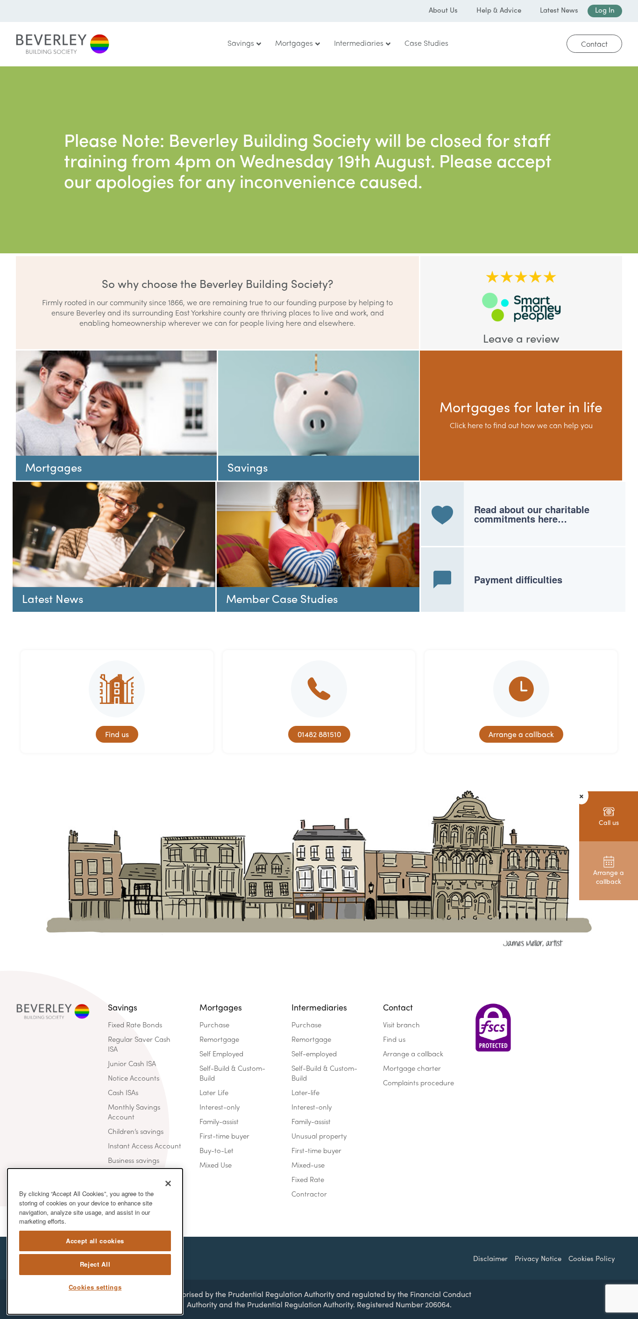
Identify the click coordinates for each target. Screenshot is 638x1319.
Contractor (309, 1194)
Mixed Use (215, 1165)
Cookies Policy (591, 1258)
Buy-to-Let (216, 1150)
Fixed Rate (307, 1179)
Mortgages (220, 1007)
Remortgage (219, 1039)
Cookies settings (95, 1287)
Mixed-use (308, 1165)
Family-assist (219, 1121)
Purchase (214, 1024)
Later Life (213, 1092)
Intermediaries (319, 1007)
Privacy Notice (538, 1258)
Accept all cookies (95, 1240)
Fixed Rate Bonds (135, 1024)
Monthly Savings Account (134, 1112)
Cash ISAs (123, 1092)
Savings (122, 1007)
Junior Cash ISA (132, 1063)
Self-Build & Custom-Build (232, 1073)
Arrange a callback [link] (521, 734)
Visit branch (401, 1024)
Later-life (305, 1092)
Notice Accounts (133, 1078)
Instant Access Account (144, 1145)
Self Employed (221, 1053)
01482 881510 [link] (319, 734)
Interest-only (219, 1107)
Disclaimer (490, 1258)
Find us (394, 1039)
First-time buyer (224, 1136)
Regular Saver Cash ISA (139, 1044)
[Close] (168, 1183)
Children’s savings (135, 1131)
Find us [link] (117, 734)
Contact (594, 43)
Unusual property (319, 1136)
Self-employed (314, 1053)
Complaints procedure (418, 1082)
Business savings (133, 1160)
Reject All (95, 1264)
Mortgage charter (412, 1068)
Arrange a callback (413, 1053)
